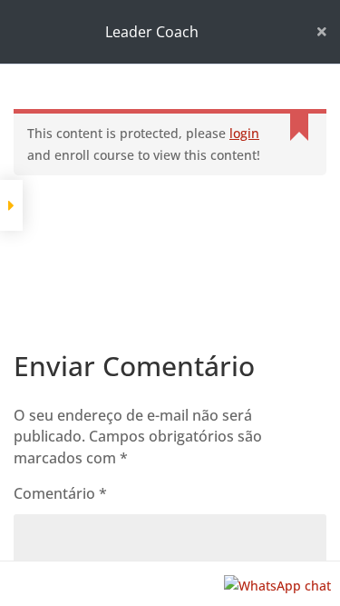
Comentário (60, 493)
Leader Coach (152, 32)
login (244, 133)
